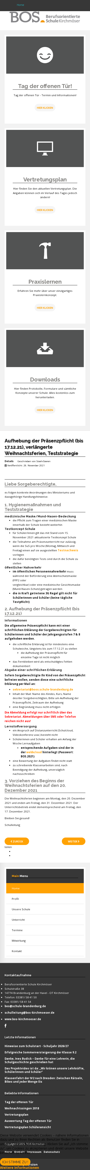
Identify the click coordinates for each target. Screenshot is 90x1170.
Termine (17, 930)
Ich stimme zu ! (15, 1162)
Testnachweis (68, 550)
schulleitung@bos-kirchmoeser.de (29, 1012)
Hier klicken (45, 210)
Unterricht (18, 919)
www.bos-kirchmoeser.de (23, 1019)
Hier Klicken (45, 107)
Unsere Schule (21, 909)
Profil (15, 899)
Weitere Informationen (19, 1167)
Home (16, 888)
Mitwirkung (19, 940)
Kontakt (17, 951)
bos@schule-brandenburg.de (25, 1006)
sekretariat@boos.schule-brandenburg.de (43, 689)
